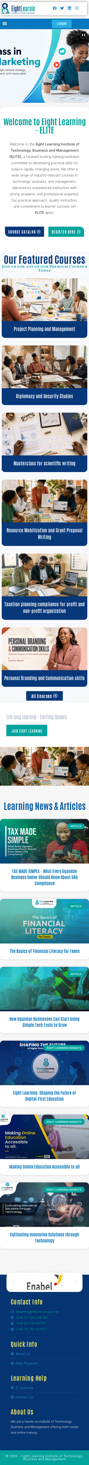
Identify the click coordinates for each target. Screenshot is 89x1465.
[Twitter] (62, 8)
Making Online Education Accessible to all (44, 1166)
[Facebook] (54, 8)
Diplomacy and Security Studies (44, 396)
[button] (4, 23)
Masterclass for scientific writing (44, 463)
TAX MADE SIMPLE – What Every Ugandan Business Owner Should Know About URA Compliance (44, 877)
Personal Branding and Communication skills (44, 678)
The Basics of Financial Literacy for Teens (45, 951)
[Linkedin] (69, 8)
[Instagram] (76, 8)
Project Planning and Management (44, 329)
